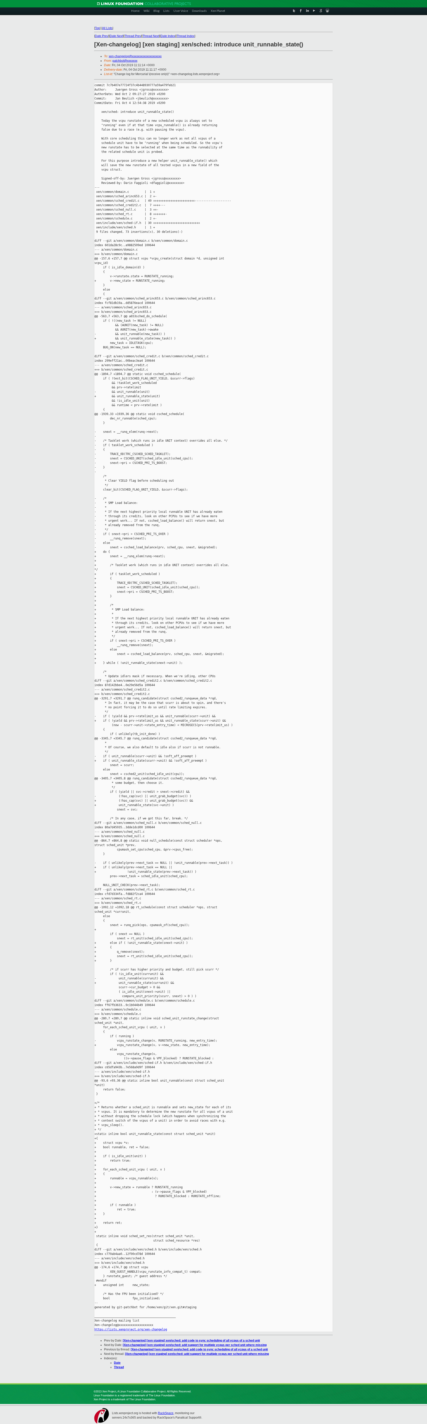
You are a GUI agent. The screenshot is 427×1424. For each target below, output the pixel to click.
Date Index (168, 36)
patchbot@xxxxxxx (124, 60)
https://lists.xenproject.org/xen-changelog (130, 1329)
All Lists (107, 28)
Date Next (116, 36)
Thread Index (185, 36)
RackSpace (165, 1413)
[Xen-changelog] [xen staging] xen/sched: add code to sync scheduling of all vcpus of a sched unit (191, 1340)
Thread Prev (133, 36)
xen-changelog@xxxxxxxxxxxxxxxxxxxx (135, 56)
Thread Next (151, 36)
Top (97, 28)
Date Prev (101, 36)
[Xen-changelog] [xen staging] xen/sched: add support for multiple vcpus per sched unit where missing (195, 1345)
